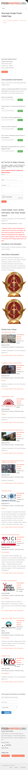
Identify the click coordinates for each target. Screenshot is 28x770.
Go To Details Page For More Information (12, 355)
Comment (5, 185)
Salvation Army (5, 656)
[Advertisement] (14, 39)
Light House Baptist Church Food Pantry (13, 618)
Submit (4, 201)
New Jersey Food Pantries (12, 20)
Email (2, 552)
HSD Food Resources (18, 755)
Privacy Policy (5, 742)
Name (4, 174)
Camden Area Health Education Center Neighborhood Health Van (12, 461)
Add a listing (4, 748)
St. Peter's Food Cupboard (9, 580)
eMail (9, 179)
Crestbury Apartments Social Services (12, 430)
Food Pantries (14, 4)
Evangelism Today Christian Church (11, 363)
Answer (20, 100)
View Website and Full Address (20, 337)
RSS (2, 745)
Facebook (4, 72)
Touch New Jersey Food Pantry (10, 534)
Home (4, 20)
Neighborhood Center (7, 396)
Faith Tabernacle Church (8, 332)
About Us (16, 767)
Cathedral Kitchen (6, 491)
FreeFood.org (5, 755)
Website (3, 380)
